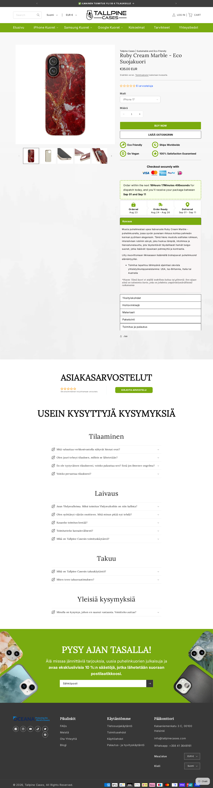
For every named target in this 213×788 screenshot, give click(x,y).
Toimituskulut (142, 75)
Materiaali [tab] (128, 312)
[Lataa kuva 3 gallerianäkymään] (48, 156)
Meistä (64, 732)
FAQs (63, 726)
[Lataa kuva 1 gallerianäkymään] (31, 156)
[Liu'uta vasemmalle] (19, 155)
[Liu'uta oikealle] (111, 155)
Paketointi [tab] (128, 319)
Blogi (63, 745)
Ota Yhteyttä (68, 738)
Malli (123, 93)
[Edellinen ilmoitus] (37, 3)
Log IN (178, 15)
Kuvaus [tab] (127, 221)
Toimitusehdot (116, 732)
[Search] (38, 15)
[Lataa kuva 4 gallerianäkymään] (65, 156)
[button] (44, 27)
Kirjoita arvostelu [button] (134, 390)
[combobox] (27, 15)
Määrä (124, 108)
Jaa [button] (125, 336)
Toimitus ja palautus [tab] (134, 326)
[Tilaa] (149, 683)
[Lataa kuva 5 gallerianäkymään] (82, 156)
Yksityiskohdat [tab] (131, 297)
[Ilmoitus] (176, 3)
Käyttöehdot (115, 738)
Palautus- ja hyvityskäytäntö (126, 745)
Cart (194, 14)
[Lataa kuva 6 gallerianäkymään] (99, 156)
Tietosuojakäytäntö (119, 726)
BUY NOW (160, 125)
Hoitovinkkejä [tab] (131, 305)
